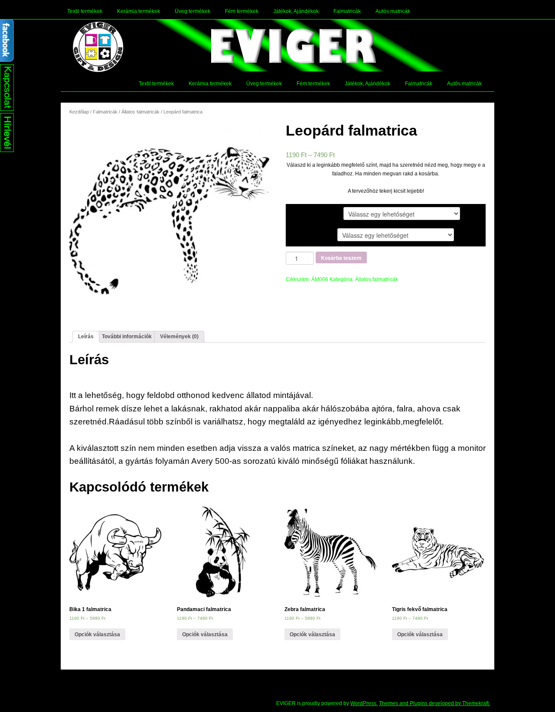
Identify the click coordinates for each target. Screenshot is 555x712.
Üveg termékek (192, 11)
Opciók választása (97, 634)
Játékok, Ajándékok (296, 11)
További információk (127, 336)
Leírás (86, 336)
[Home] (98, 47)
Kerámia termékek (138, 11)
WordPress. (364, 703)
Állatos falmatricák (140, 111)
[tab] (85, 337)
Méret (300, 234)
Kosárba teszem (341, 258)
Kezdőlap (79, 111)
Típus (300, 213)
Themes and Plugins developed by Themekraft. (434, 703)
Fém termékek (241, 11)
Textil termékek (84, 11)
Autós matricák (392, 11)
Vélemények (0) (179, 336)
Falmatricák (347, 11)
